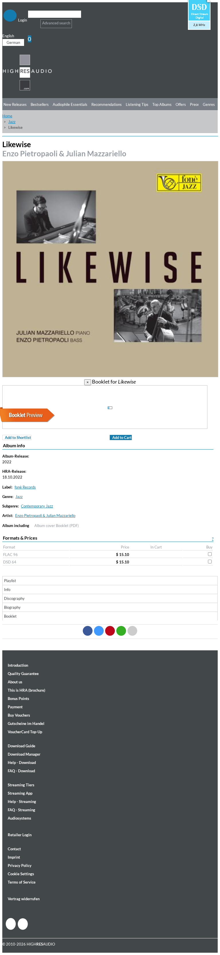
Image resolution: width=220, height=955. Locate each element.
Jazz (11, 121)
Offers (181, 104)
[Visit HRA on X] (23, 924)
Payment (15, 707)
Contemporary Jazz (37, 506)
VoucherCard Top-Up (25, 732)
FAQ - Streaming (21, 810)
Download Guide (21, 746)
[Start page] (27, 89)
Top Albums (162, 104)
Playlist (10, 580)
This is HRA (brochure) (26, 690)
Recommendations (106, 104)
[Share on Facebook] (88, 631)
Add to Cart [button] (121, 437)
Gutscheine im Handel (26, 723)
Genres (209, 104)
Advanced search (56, 23)
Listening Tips (137, 104)
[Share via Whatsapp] (121, 631)
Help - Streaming (22, 801)
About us (15, 682)
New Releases (15, 104)
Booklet (10, 616)
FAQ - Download (21, 771)
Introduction (18, 665)
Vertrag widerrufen (24, 898)
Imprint (14, 857)
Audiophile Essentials (70, 104)
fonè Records (25, 487)
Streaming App (20, 793)
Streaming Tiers (21, 785)
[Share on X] (99, 631)
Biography (12, 607)
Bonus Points (18, 698)
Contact (14, 849)
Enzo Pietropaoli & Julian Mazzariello (64, 153)
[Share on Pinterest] (110, 631)
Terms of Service (22, 882)
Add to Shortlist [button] (18, 437)
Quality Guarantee (23, 673)
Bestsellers (40, 104)
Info (7, 589)
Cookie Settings (21, 874)
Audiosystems (19, 818)
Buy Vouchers (19, 715)
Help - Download (22, 762)
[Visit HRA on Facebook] (11, 924)
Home (7, 116)
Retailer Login (20, 835)
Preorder (197, 104)
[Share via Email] (132, 631)
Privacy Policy (20, 865)
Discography (14, 598)
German (13, 42)
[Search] (31, 21)
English (8, 36)
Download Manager (24, 754)
